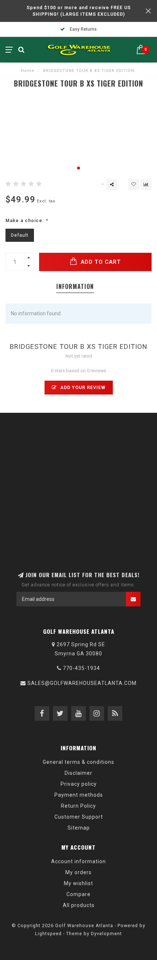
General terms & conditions (78, 762)
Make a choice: (26, 220)
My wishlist (78, 883)
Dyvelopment (106, 933)
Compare (78, 894)
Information (75, 286)
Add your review (82, 387)
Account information (78, 861)
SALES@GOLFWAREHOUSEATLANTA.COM (82, 683)
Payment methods (78, 795)
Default (19, 235)
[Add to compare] (146, 184)
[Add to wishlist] (133, 184)
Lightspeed (48, 933)
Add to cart (100, 262)
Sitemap (79, 828)
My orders (78, 872)
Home (27, 70)
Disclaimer (78, 773)
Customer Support (78, 817)
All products (79, 905)
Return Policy (78, 806)
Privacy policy (79, 784)
